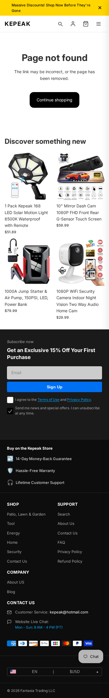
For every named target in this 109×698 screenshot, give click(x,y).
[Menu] (98, 24)
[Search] (60, 24)
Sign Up (54, 387)
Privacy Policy (79, 399)
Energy (13, 533)
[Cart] (86, 24)
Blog (11, 591)
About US (15, 582)
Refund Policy (70, 561)
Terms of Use (48, 399)
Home (12, 542)
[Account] (73, 24)
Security (14, 551)
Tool (11, 523)
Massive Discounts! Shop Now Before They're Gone (51, 8)
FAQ (61, 542)
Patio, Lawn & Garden (26, 514)
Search (64, 514)
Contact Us (17, 561)
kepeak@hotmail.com (69, 612)
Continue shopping (54, 99)
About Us (66, 523)
